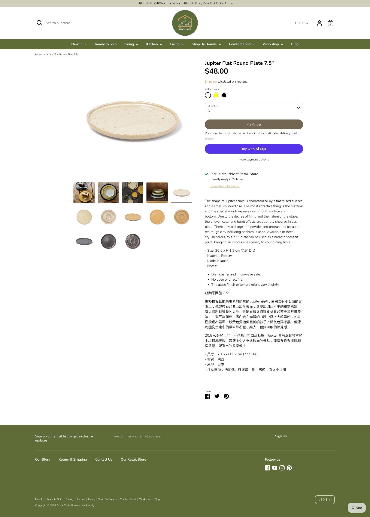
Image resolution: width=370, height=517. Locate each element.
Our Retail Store (133, 459)
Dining (129, 44)
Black (224, 95)
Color (212, 89)
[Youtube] (274, 467)
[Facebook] (267, 467)
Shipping (211, 82)
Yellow (216, 95)
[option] (132, 121)
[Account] (319, 21)
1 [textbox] (209, 110)
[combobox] (254, 108)
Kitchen (152, 44)
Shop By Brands (205, 44)
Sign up (281, 436)
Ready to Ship (105, 44)
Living (175, 44)
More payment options (254, 159)
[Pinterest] (289, 467)
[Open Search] (39, 22)
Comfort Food (240, 44)
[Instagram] (282, 467)
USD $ (299, 23)
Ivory (208, 95)
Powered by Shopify (82, 505)
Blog (295, 44)
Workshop (271, 44)
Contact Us (103, 459)
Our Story (42, 459)
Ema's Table (63, 505)
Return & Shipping (72, 459)
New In (77, 44)
